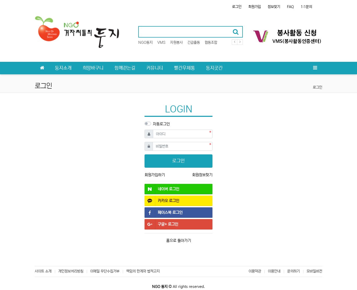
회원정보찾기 (202, 175)
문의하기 (293, 271)
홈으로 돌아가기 (178, 240)
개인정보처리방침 (70, 271)
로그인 (236, 7)
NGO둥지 (145, 42)
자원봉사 (176, 42)
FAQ (290, 7)
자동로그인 (161, 124)
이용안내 (274, 271)
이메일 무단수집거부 (104, 271)
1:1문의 (306, 7)
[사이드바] (315, 68)
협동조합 (211, 42)
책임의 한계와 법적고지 (143, 271)
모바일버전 (314, 271)
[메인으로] (42, 68)
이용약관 (255, 271)
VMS (161, 42)
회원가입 (254, 7)
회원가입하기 (155, 175)
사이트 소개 (43, 271)
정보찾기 (274, 7)
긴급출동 (193, 42)
